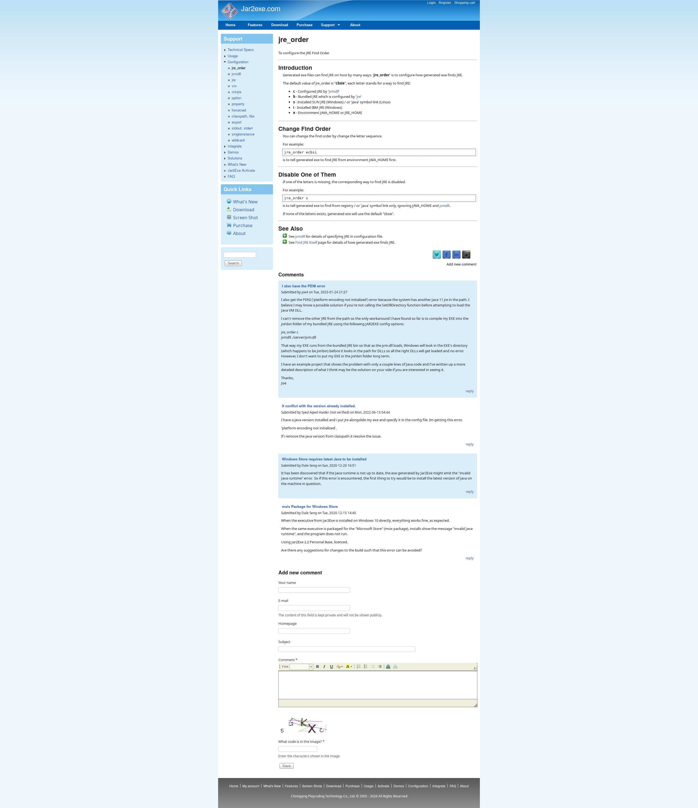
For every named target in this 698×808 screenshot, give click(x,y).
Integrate (235, 146)
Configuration (238, 61)
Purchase (304, 25)
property (238, 103)
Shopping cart (464, 3)
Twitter (436, 255)
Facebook (446, 255)
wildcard (238, 140)
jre (359, 96)
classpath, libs (243, 116)
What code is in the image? (301, 741)
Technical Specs (241, 49)
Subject (284, 641)
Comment (287, 659)
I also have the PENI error (303, 285)
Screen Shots (312, 785)
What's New (237, 164)
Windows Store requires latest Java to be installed (324, 459)
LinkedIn (456, 255)
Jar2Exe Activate (241, 170)
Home (230, 25)
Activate (383, 785)
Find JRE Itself (306, 242)
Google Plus (466, 255)
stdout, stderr (242, 128)
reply (470, 391)
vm (234, 85)
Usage (233, 55)
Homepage (287, 623)
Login (431, 3)
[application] (377, 685)
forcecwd (239, 110)
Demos (233, 152)
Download (279, 25)
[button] (301, 667)
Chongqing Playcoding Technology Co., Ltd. (323, 796)
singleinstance (243, 134)
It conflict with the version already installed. (319, 405)
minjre (236, 91)
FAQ (231, 176)
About (355, 25)
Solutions (235, 158)
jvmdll (334, 91)
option (236, 97)
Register (445, 3)
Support (326, 26)
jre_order (238, 67)
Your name (287, 582)
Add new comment (461, 264)
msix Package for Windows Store (310, 506)
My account (250, 785)
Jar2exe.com (261, 8)
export (237, 122)
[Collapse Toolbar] (475, 668)
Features (255, 25)
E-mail (283, 600)
